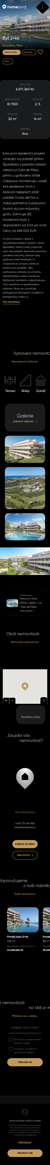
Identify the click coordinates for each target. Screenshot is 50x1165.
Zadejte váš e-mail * (25, 1027)
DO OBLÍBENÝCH (40, 52)
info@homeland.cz (25, 827)
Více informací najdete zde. (25, 1135)
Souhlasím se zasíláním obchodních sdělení (25, 1051)
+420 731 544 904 (25, 823)
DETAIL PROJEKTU (11, 592)
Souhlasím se (27, 1041)
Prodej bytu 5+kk (17, 909)
